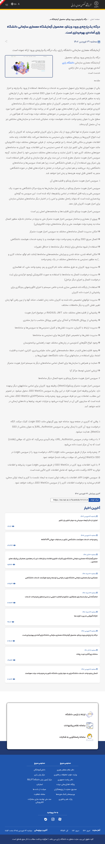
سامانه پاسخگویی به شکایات (72, 737)
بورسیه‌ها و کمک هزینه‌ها (65, 794)
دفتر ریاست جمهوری (65, 779)
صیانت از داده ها (39, 789)
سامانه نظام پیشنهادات (74, 725)
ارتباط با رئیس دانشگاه (75, 714)
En (15, 4)
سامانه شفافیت (39, 794)
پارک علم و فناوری (65, 799)
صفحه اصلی (95, 19)
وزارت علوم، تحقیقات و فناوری (65, 774)
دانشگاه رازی (68, 63)
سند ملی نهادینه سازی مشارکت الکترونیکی (39, 801)
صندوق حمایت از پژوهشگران (65, 789)
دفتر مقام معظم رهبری (65, 769)
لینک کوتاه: (94, 500)
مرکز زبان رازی (39, 774)
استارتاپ (39, 784)
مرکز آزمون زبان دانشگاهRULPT (39, 779)
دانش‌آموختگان (39, 769)
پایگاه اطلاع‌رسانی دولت (65, 784)
